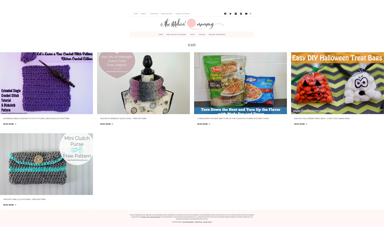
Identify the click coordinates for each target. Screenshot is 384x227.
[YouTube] (246, 14)
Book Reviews (166, 13)
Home (136, 13)
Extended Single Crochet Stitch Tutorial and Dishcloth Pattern (36, 118)
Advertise (154, 13)
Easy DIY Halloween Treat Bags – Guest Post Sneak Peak (322, 118)
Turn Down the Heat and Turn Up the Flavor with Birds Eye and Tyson (233, 118)
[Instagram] (236, 14)
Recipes (202, 34)
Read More (9, 124)
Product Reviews (183, 13)
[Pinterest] (241, 14)
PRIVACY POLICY (207, 222)
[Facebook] (225, 14)
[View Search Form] (250, 14)
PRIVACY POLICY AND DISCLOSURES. (151, 217)
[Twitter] (230, 14)
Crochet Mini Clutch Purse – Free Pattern (24, 199)
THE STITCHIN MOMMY (188, 222)
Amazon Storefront (217, 34)
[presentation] (46, 83)
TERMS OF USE (198, 222)
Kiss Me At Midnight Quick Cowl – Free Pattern (123, 118)
